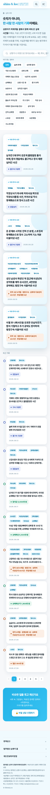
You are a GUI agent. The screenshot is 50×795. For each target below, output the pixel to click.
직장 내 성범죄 (10, 71)
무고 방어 (26, 100)
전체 (7, 65)
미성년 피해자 (28, 94)
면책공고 (25, 741)
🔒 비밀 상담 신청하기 (25, 713)
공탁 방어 (31, 106)
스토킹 (7, 118)
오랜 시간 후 (21, 83)
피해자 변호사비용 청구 (13, 106)
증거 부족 (35, 83)
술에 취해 (17, 65)
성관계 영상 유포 (11, 94)
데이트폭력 (20, 118)
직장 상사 (38, 100)
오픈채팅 (32, 118)
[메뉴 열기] (44, 4)
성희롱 (36, 71)
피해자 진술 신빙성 (12, 77)
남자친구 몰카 (22, 88)
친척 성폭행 (9, 112)
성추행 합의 (31, 65)
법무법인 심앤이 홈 (25, 748)
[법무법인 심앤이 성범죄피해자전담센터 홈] (15, 4)
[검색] (36, 4)
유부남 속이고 (36, 112)
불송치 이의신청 (11, 100)
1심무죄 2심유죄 (31, 77)
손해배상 (8, 83)
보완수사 (8, 88)
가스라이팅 (9, 124)
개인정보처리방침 (25, 756)
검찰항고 (22, 112)
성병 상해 (24, 71)
